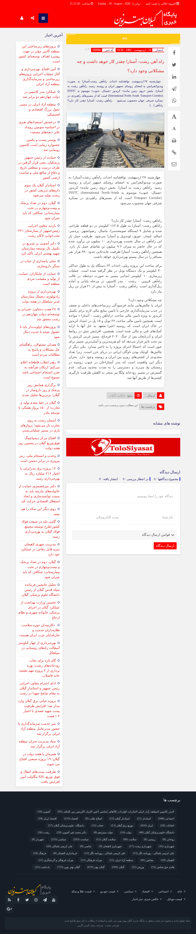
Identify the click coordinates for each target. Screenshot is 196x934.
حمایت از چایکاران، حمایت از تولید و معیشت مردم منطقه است (39, 279)
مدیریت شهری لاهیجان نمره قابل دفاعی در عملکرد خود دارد (40, 549)
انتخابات (167, 825)
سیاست (81, 839)
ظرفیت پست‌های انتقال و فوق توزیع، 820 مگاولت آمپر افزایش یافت (40, 777)
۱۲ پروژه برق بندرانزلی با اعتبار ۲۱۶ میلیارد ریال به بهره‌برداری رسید (40, 473)
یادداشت (42, 867)
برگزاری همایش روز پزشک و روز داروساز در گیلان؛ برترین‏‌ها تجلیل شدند (41, 390)
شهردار (38, 839)
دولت (125, 832)
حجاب (97, 825)
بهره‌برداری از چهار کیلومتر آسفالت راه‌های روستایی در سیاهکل (39, 648)
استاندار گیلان (119, 818)
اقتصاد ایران (47, 818)
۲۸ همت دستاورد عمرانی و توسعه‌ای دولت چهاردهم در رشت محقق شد (39, 314)
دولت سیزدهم (103, 832)
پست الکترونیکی (107, 517)
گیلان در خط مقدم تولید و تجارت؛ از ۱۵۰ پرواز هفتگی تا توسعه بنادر (39, 407)
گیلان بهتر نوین (68, 867)
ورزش (138, 867)
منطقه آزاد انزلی (121, 860)
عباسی (86, 846)
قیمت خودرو (107, 891)
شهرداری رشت (140, 846)
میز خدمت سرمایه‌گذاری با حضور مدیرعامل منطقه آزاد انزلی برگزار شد (39, 728)
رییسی (149, 839)
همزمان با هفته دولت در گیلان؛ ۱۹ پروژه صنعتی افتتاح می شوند (39, 759)
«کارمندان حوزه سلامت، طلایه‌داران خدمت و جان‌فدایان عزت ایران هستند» (39, 630)
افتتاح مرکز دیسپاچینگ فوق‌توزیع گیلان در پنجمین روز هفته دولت (39, 443)
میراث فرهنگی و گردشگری (55, 860)
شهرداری (166, 846)
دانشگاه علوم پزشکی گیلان (66, 825)
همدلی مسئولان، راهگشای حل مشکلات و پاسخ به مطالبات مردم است (39, 349)
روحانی (168, 839)
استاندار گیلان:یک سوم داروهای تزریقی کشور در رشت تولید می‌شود (42, 190)
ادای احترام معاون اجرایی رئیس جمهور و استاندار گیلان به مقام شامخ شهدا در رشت (40, 688)
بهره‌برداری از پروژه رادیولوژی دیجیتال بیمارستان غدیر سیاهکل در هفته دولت (40, 296)
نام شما (167, 517)
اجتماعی (166, 818)
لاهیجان (167, 860)
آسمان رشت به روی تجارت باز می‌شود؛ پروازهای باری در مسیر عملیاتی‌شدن (40, 425)
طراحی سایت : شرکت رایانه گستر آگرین (98, 925)
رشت (43, 832)
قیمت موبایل (174, 899)
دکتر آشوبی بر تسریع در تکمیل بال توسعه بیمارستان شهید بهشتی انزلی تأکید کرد (40, 248)
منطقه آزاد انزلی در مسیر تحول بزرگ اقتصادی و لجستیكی (40, 109)
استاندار (144, 818)
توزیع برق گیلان (122, 825)
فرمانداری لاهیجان (65, 853)
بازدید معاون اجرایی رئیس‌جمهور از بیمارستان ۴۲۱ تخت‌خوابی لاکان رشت (39, 231)
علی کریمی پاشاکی (59, 846)
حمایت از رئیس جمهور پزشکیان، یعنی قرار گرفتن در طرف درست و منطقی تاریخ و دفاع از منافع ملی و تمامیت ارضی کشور (39, 167)
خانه (179, 891)
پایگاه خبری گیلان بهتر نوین (131, 920)
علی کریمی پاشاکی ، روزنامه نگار (153, 853)
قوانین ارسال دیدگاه (156, 534)
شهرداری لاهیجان (110, 846)
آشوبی (44, 811)
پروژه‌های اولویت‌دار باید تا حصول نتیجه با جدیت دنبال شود (40, 332)
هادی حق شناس (162, 867)
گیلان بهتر (95, 867)
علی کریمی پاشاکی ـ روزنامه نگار (104, 853)
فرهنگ (39, 853)
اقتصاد (71, 818)
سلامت (129, 839)
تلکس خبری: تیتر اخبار (145, 899)
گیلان (118, 867)
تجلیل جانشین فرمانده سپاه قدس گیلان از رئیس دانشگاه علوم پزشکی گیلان (41, 590)
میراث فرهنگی (91, 860)
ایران (147, 825)
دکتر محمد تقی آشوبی (71, 832)
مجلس (147, 860)
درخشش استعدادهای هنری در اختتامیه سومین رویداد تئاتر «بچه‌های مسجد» (39, 127)
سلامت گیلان (106, 839)
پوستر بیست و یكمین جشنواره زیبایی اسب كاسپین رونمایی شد (39, 145)
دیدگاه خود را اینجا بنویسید (155, 496)
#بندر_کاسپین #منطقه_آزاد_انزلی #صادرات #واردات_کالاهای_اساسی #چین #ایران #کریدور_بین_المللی (116, 811)
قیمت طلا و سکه (81, 891)
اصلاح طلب (93, 818)
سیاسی (58, 839)
